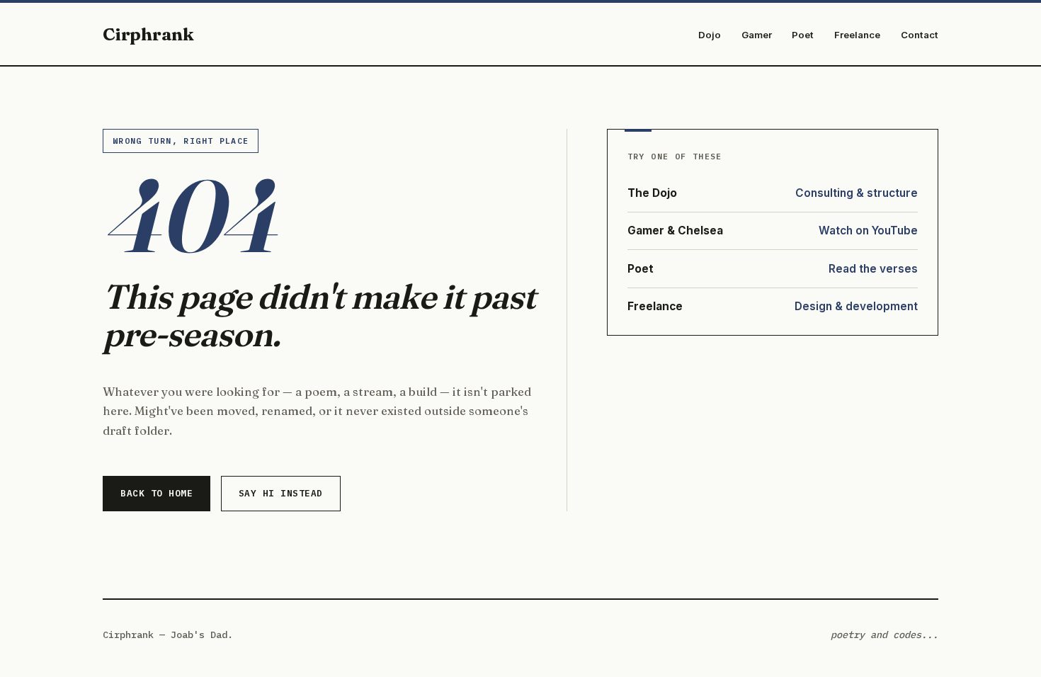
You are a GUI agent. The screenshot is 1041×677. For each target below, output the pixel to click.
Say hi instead (281, 493)
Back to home (156, 493)
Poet (803, 34)
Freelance (857, 34)
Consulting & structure (856, 193)
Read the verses (873, 268)
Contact (919, 34)
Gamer (756, 34)
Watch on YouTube (868, 230)
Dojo (709, 34)
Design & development (856, 306)
